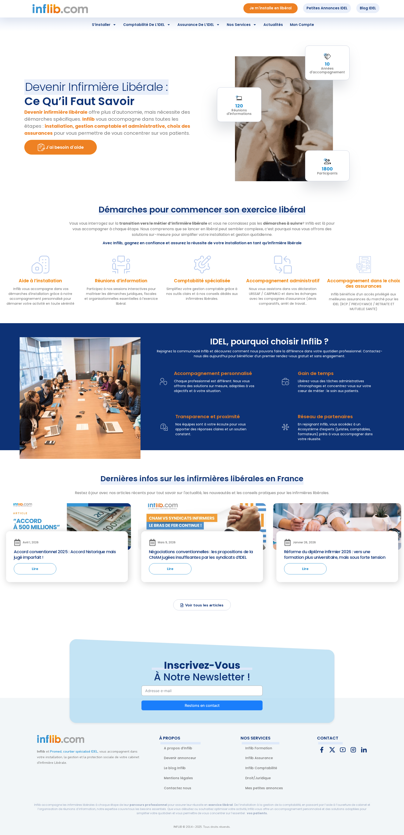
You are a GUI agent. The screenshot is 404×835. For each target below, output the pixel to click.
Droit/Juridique (258, 778)
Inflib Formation (258, 748)
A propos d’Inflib (178, 748)
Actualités (273, 24)
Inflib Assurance (259, 758)
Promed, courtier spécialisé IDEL (74, 751)
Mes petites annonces (264, 788)
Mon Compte (302, 24)
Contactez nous (177, 788)
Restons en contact (202, 705)
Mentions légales (178, 778)
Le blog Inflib (175, 768)
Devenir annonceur (180, 758)
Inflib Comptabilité (261, 768)
